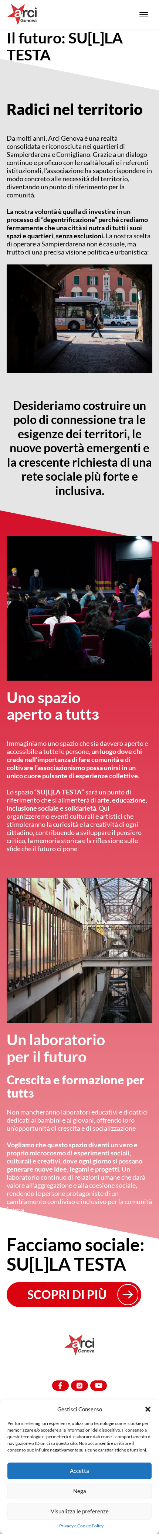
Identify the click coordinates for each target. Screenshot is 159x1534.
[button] (148, 1409)
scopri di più (66, 1294)
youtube (98, 1385)
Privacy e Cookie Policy (81, 1525)
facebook (60, 1385)
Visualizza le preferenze (80, 1511)
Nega (79, 1491)
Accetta (79, 1470)
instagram (79, 1385)
